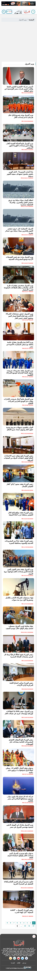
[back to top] (33, 936)
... (21, 926)
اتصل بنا (13, 963)
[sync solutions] (27, 968)
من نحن (24, 963)
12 (25, 926)
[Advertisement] (18, 42)
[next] (17, 926)
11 (29, 926)
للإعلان (18, 963)
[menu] (33, 12)
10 (33, 926)
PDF (8, 11)
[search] (4, 12)
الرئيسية (31, 20)
